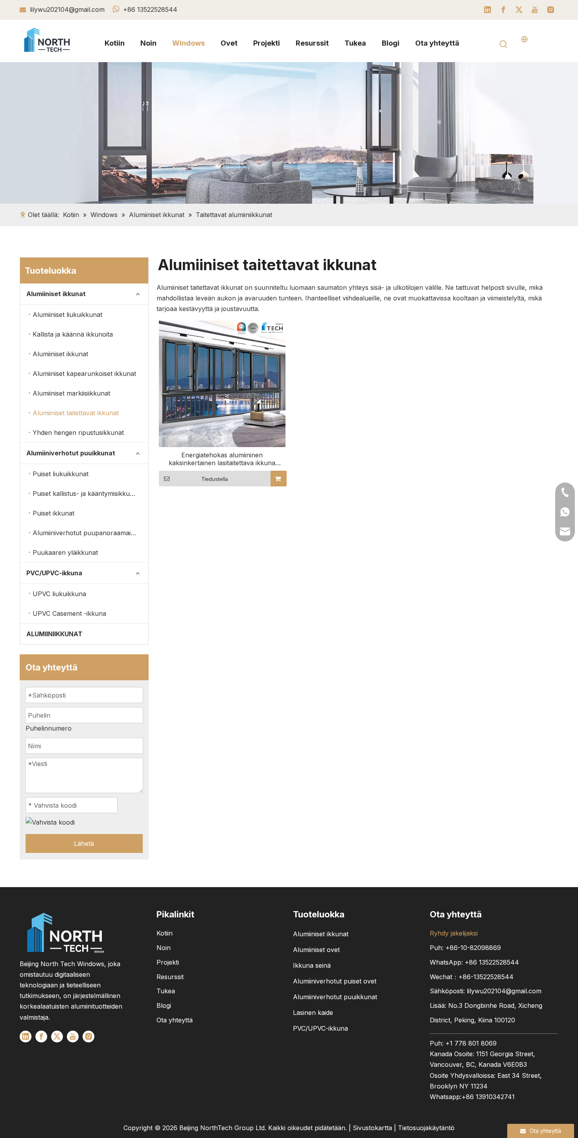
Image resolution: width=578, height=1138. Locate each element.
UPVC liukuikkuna (59, 594)
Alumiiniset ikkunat (56, 294)
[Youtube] (535, 10)
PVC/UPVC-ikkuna (54, 573)
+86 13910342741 (488, 1097)
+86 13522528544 (150, 9)
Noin (163, 948)
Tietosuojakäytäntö (426, 1128)
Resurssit (170, 977)
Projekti (167, 962)
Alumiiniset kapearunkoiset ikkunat (84, 373)
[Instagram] (550, 10)
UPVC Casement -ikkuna (69, 613)
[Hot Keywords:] (504, 44)
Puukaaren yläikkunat (65, 552)
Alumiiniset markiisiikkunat (71, 393)
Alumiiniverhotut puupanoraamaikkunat (90, 533)
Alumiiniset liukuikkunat (67, 315)
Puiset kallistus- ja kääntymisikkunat (86, 493)
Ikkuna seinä (312, 965)
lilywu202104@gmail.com (68, 9)
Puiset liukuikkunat (60, 474)
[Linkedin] (487, 10)
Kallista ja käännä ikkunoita (73, 334)
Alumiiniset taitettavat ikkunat (76, 413)
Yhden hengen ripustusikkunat (78, 432)
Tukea (165, 991)
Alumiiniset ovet (316, 950)
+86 (492, 962)
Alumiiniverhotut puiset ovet (334, 981)
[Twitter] (519, 10)
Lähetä (84, 843)
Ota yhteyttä (174, 1020)
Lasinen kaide (313, 1012)
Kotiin (164, 933)
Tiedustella (214, 479)
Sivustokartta (372, 1128)
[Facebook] (503, 10)
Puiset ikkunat (53, 513)
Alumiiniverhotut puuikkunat (70, 453)
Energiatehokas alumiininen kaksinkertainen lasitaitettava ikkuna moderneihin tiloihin (222, 459)
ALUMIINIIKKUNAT (54, 634)
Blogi (163, 1005)
